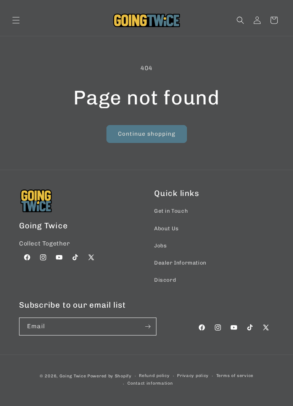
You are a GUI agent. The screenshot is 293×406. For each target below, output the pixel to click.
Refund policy (154, 375)
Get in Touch (171, 211)
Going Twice (73, 376)
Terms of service (234, 375)
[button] (16, 20)
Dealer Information (180, 263)
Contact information (150, 383)
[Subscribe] (147, 326)
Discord (165, 280)
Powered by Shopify (109, 376)
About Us (166, 228)
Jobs (160, 245)
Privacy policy (193, 375)
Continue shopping (146, 133)
